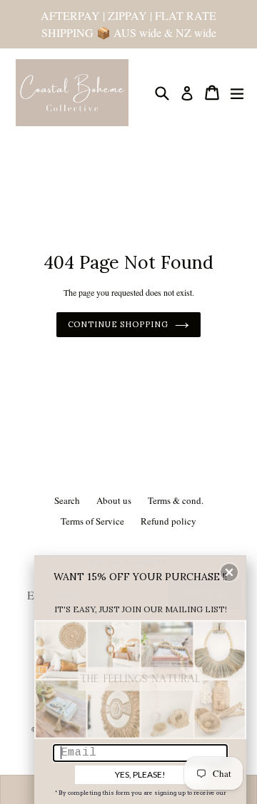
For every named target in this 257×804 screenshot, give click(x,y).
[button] (229, 572)
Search (67, 500)
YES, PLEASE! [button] (140, 774)
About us (113, 500)
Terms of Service (92, 521)
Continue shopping (118, 324)
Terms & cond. (175, 500)
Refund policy (168, 521)
